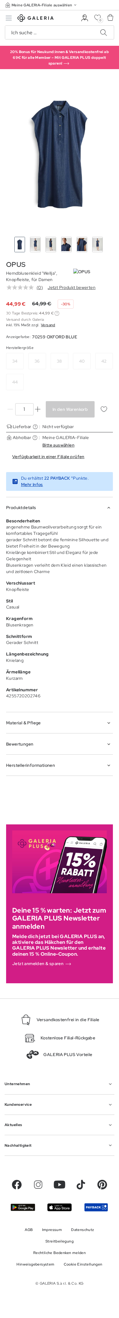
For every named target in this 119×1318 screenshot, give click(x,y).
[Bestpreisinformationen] (57, 313)
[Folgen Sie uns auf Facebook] (17, 1185)
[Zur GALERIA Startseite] (35, 19)
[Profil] (85, 18)
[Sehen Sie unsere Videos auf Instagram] (38, 1185)
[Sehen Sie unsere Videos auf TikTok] (81, 1185)
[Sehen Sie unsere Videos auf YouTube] (59, 1185)
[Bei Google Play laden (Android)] (23, 1207)
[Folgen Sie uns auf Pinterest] (102, 1185)
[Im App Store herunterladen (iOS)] (59, 1207)
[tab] (59, 154)
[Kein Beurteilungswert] (22, 287)
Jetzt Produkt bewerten (72, 287)
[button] (41, 5)
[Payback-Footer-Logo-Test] (96, 1207)
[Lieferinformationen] (35, 427)
